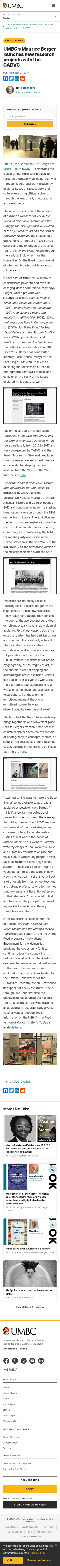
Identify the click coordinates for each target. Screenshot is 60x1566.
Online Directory (11, 1437)
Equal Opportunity (31, 1527)
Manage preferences (39, 1560)
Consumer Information (31, 1536)
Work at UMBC (10, 1421)
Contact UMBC (10, 1442)
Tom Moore (28, 87)
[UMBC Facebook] (6, 1360)
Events (6, 1398)
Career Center (10, 1393)
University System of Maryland (31, 1519)
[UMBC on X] (15, 1360)
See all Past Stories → (30, 1307)
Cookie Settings (15, 1532)
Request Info (30, 1480)
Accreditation (12, 1527)
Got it (13, 1560)
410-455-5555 (24, 1463)
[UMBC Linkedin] (41, 1360)
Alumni (6, 1387)
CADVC (14, 1081)
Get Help (7, 1448)
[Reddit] (22, 78)
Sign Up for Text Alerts (14, 1469)
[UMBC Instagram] (23, 1360)
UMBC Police (9, 1463)
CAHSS (25, 1081)
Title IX (30, 1532)
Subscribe (30, 124)
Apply (30, 1489)
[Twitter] (11, 78)
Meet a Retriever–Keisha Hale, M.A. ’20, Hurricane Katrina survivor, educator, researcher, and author (28, 1148)
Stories (6, 1409)
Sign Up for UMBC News (30, 1504)
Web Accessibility (45, 1532)
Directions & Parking (15, 1348)
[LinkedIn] (17, 78)
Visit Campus (9, 1415)
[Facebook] (5, 78)
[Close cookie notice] (56, 1545)
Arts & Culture (14, 40)
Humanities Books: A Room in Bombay (28, 1248)
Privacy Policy (37, 1552)
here (23, 475)
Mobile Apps (9, 1404)
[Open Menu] (53, 5)
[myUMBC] (11, 1370)
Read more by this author (28, 92)
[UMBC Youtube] (32, 1360)
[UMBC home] (13, 5)
